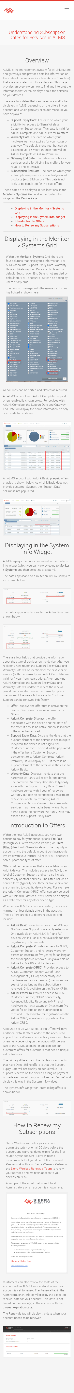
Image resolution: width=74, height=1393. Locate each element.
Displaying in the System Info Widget (40, 217)
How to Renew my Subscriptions (37, 225)
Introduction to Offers (29, 221)
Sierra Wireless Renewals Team (31, 1168)
